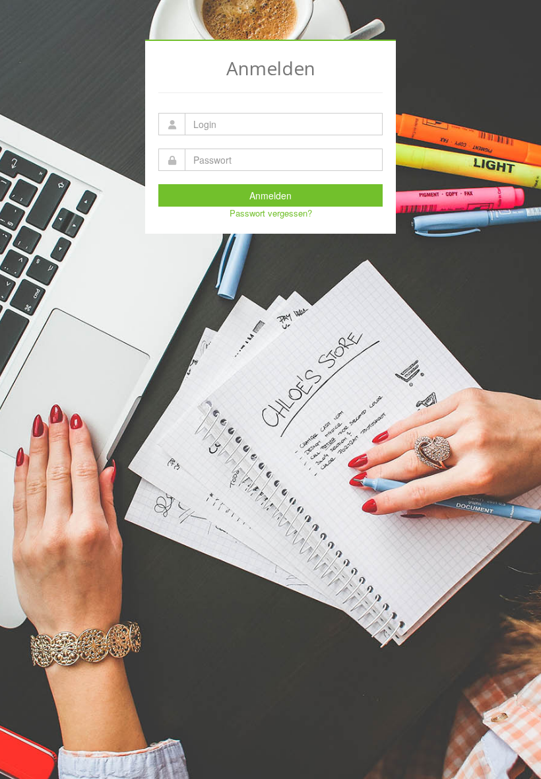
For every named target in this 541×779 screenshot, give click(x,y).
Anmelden (270, 195)
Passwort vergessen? (271, 213)
